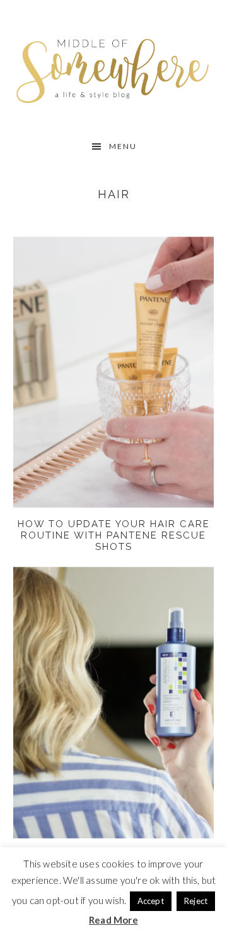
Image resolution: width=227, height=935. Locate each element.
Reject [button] (195, 901)
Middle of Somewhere (113, 68)
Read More (113, 920)
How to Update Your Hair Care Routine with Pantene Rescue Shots (114, 535)
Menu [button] (123, 146)
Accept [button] (150, 901)
